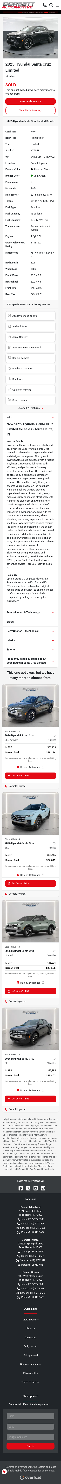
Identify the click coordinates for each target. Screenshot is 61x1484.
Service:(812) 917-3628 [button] (32, 1260)
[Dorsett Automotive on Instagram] (42, 1188)
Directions (30, 1337)
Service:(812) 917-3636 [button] (32, 1227)
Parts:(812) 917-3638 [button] (32, 1297)
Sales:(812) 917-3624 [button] (32, 1223)
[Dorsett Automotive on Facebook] (19, 1188)
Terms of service (30, 1382)
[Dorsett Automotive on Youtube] (34, 1188)
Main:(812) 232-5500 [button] (32, 1219)
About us (30, 1328)
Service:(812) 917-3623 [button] (32, 1292)
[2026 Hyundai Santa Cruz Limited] (30, 921)
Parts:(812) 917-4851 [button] (32, 1264)
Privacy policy (30, 1373)
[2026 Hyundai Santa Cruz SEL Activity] (30, 705)
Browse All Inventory (30, 101)
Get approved (30, 1355)
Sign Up (30, 1446)
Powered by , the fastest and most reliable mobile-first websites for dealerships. (30, 1468)
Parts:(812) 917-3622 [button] (32, 1232)
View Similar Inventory (30, 110)
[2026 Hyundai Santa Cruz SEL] (30, 813)
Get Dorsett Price (20, 775)
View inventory (31, 1319)
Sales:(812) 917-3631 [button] (32, 1256)
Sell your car (30, 1346)
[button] (44, 5)
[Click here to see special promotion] (30, 12)
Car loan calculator (30, 1364)
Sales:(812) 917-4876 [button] (32, 1288)
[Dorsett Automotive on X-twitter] (27, 1188)
